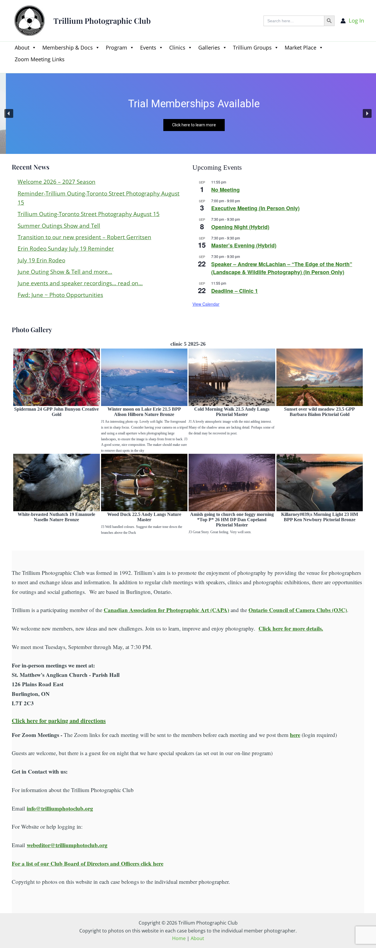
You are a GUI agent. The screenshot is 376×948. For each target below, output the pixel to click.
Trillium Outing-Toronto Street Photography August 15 (89, 214)
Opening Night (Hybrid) (240, 227)
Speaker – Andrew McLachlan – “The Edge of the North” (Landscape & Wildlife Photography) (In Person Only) (281, 268)
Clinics (177, 47)
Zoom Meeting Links (40, 59)
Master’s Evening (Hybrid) (243, 245)
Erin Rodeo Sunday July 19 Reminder (66, 248)
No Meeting (225, 189)
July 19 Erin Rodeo (41, 260)
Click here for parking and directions (59, 720)
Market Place (300, 47)
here (295, 735)
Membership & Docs (67, 47)
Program (116, 47)
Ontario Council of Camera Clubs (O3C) (298, 610)
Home (179, 938)
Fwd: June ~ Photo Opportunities (60, 295)
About (22, 47)
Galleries (209, 47)
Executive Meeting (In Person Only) (255, 208)
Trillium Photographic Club (102, 21)
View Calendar (205, 304)
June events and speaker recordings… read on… (80, 283)
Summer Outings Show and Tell (59, 226)
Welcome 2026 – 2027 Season (56, 182)
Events (148, 47)
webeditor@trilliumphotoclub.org (67, 845)
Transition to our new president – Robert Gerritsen (84, 237)
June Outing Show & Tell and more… (65, 272)
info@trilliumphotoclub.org (60, 808)
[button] (15, 69)
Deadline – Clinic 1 (234, 291)
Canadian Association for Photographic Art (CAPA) (166, 610)
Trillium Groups (252, 47)
